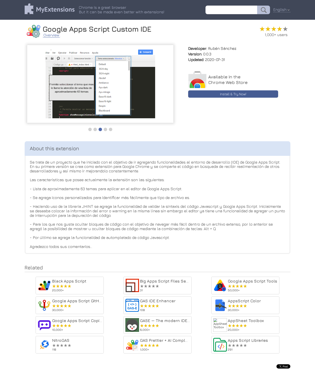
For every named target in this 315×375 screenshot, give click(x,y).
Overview (51, 35)
